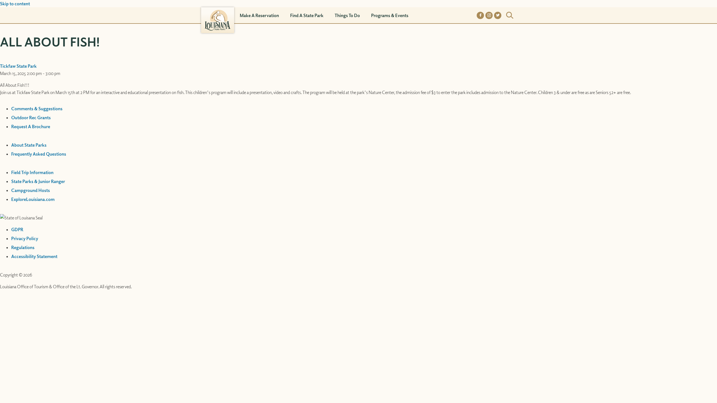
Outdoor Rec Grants (31, 117)
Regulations (22, 247)
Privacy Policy (24, 238)
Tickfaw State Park (18, 66)
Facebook (480, 15)
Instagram (489, 15)
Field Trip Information (32, 172)
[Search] (509, 15)
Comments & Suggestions (36, 108)
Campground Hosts (30, 190)
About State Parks (28, 145)
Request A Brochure (30, 126)
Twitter (497, 15)
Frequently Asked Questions (38, 154)
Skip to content (15, 3)
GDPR (17, 229)
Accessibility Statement (34, 256)
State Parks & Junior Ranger (38, 181)
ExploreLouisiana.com (33, 199)
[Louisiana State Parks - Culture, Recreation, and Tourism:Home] (217, 15)
